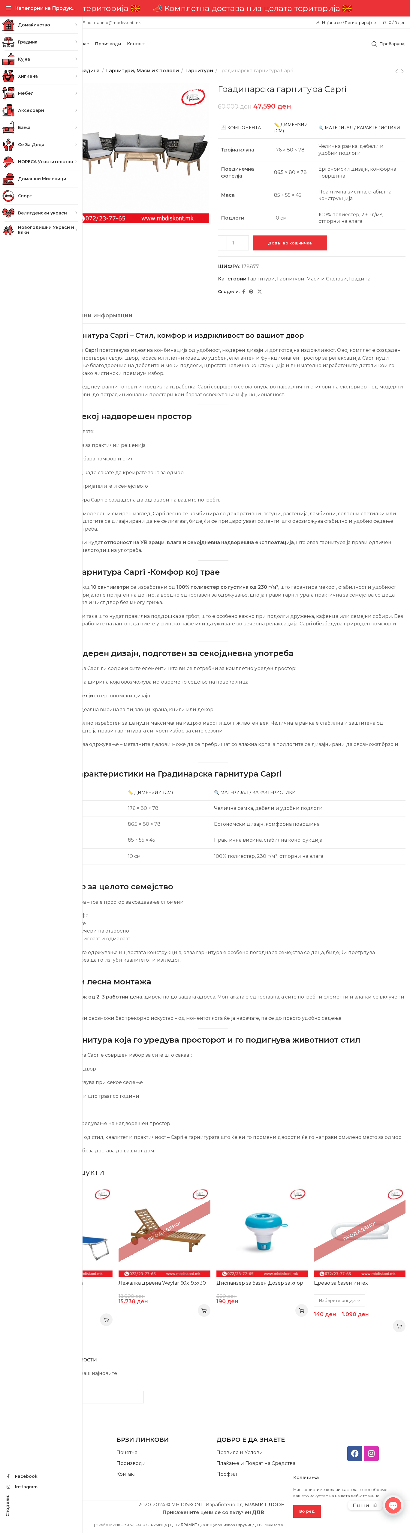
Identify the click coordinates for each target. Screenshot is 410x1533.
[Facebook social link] (243, 291)
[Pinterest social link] (251, 291)
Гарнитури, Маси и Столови (142, 70)
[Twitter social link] (259, 291)
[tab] (89, 316)
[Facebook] (354, 1453)
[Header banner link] (213, 8)
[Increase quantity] (244, 242)
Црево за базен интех (341, 1283)
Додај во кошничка (290, 243)
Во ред (307, 1511)
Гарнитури (199, 70)
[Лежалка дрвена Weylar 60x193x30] (164, 1231)
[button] (301, 1310)
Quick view (102, 1196)
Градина (89, 70)
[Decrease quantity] (222, 242)
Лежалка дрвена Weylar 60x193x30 (162, 1283)
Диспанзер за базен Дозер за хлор (259, 1283)
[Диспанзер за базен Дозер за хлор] (262, 1231)
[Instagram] (371, 1453)
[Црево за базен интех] (359, 1231)
